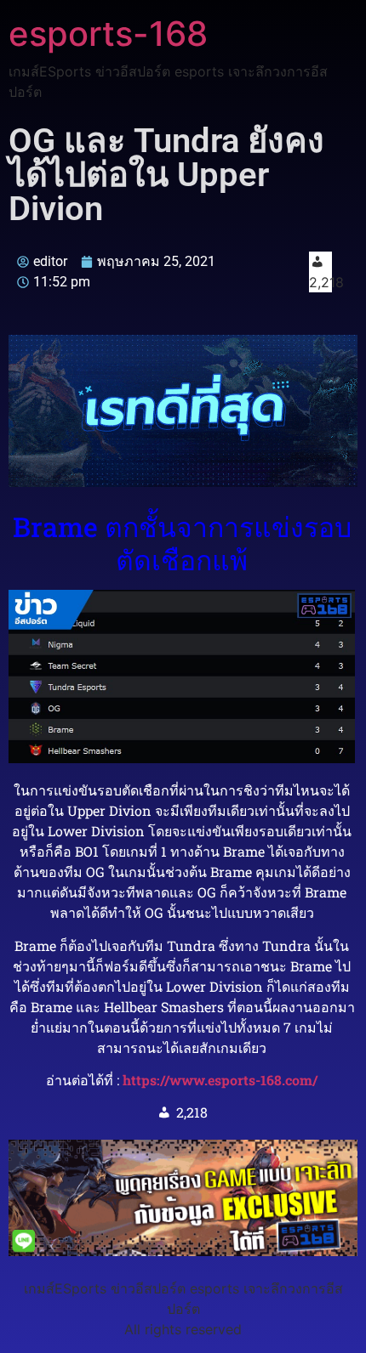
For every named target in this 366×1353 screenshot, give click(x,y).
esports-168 (108, 33)
